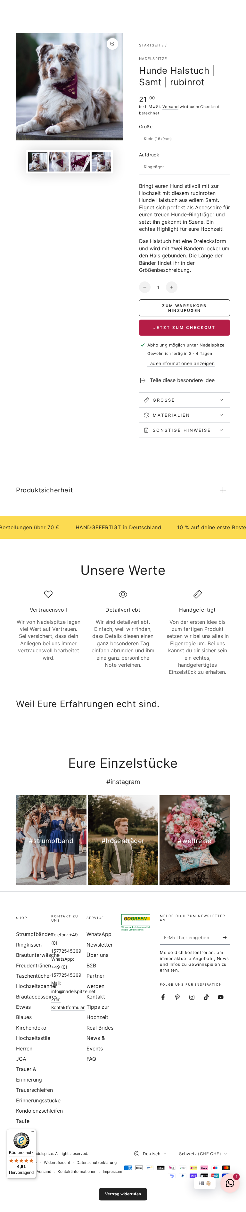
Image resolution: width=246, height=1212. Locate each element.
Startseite (151, 45)
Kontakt (95, 996)
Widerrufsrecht (57, 1162)
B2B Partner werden (95, 976)
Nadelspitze (153, 58)
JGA (21, 1059)
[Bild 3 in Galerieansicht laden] (80, 161)
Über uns (97, 955)
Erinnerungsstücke (38, 1100)
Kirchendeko (31, 1027)
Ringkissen (29, 944)
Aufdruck (149, 154)
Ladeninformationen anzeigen (181, 363)
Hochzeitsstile (33, 1038)
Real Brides (99, 1027)
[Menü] (32, 1133)
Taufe (22, 1121)
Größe (145, 126)
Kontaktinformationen (77, 1171)
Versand (170, 106)
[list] (123, 633)
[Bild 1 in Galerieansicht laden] (37, 161)
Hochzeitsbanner (36, 986)
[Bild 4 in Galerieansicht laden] (101, 161)
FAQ (91, 1059)
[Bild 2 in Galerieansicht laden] (59, 161)
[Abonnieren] (226, 937)
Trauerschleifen (34, 1090)
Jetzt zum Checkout (184, 327)
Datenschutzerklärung (97, 1162)
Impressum (112, 1171)
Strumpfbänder (34, 934)
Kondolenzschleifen (39, 1111)
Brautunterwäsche (38, 955)
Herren (24, 1048)
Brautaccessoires (36, 996)
